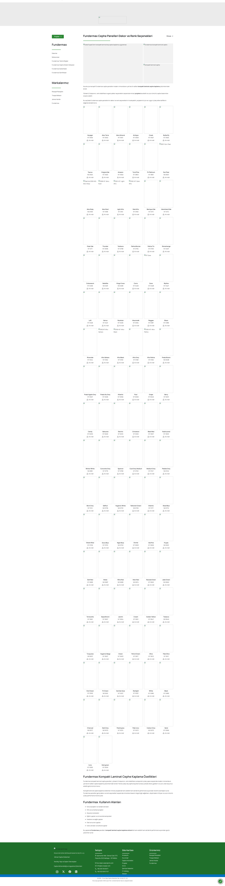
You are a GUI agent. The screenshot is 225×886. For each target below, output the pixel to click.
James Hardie (56, 99)
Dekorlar (54, 53)
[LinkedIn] (76, 872)
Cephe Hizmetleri (127, 861)
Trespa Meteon (56, 95)
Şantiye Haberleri (127, 868)
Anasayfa (125, 855)
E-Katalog (125, 871)
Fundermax (55, 103)
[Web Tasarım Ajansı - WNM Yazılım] (112, 884)
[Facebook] (70, 872)
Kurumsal (125, 858)
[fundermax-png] (112, 20)
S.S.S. (124, 866)
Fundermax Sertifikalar (59, 73)
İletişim (124, 874)
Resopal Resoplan (57, 92)
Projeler (124, 863)
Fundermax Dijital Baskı (59, 69)
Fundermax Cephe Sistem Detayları (63, 65)
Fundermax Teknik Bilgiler (60, 61)
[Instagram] (57, 872)
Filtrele (169, 36)
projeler (137, 93)
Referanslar (55, 57)
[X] (63, 872)
